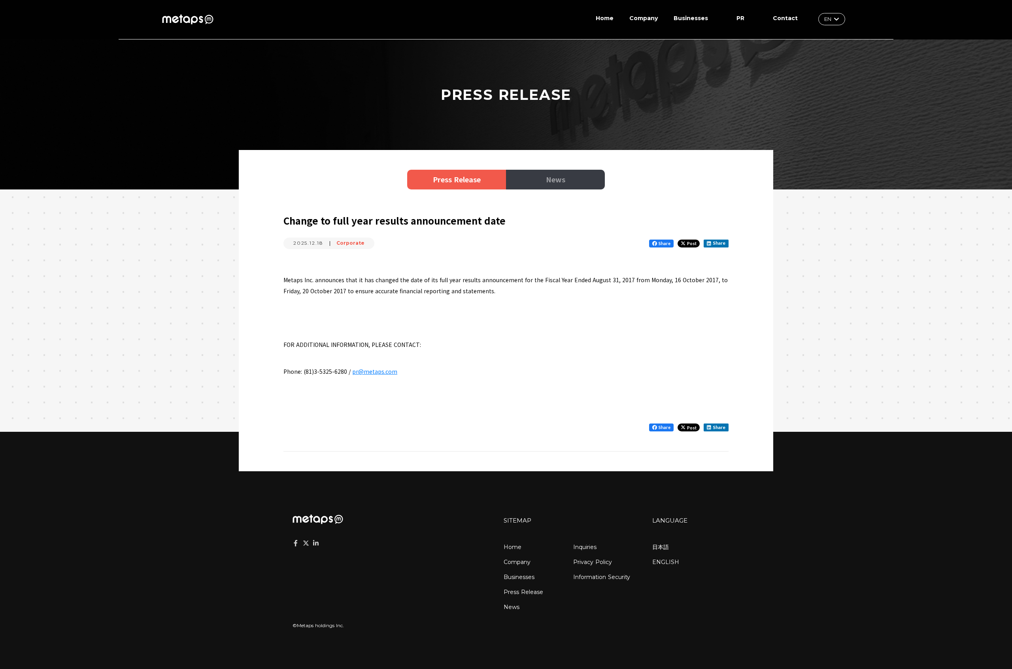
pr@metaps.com (374, 371)
